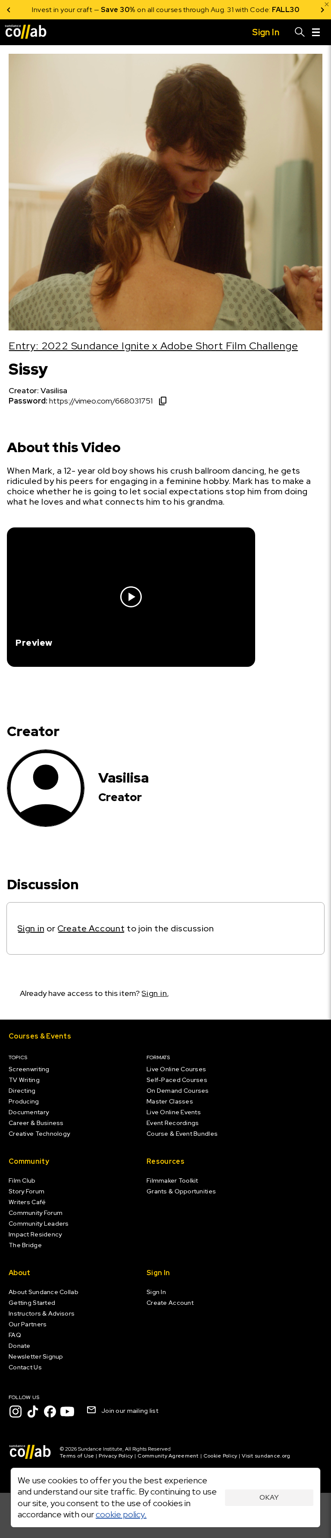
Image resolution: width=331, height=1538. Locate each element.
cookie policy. (121, 1514)
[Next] (322, 9)
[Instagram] (15, 1411)
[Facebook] (50, 1411)
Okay (269, 1497)
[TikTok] (33, 1411)
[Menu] (316, 32)
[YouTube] (67, 1411)
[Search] (300, 32)
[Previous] (8, 9)
